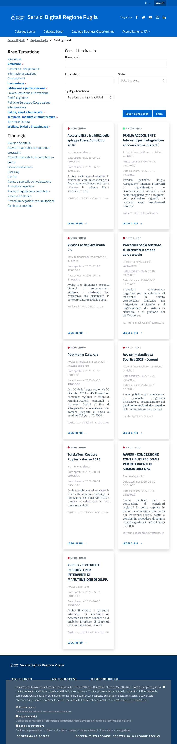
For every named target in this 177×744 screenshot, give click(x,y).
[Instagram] (155, 17)
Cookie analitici (28, 716)
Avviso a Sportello (19, 143)
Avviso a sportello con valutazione (29, 181)
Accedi (160, 3)
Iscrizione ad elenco (20, 167)
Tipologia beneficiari (77, 91)
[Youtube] (149, 17)
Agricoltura (15, 59)
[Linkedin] (162, 17)
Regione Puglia (39, 40)
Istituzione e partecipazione (26, 88)
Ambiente (14, 63)
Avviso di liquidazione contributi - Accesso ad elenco (29, 193)
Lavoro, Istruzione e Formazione (28, 92)
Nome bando (72, 57)
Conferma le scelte (33, 736)
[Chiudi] (164, 687)
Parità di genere (18, 97)
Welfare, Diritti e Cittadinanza (28, 126)
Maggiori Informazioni (131, 700)
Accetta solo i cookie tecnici (136, 736)
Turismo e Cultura (19, 121)
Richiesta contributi (20, 205)
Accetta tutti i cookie (93, 736)
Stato (121, 74)
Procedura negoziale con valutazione (31, 200)
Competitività (16, 78)
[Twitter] (142, 17)
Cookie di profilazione (31, 726)
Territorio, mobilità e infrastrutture (31, 117)
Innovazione (16, 83)
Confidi (12, 176)
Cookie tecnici (27, 707)
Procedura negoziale (21, 186)
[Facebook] (135, 17)
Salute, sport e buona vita (25, 112)
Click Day (13, 172)
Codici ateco (72, 74)
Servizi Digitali (16, 40)
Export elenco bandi (137, 114)
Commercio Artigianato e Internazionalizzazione (24, 71)
